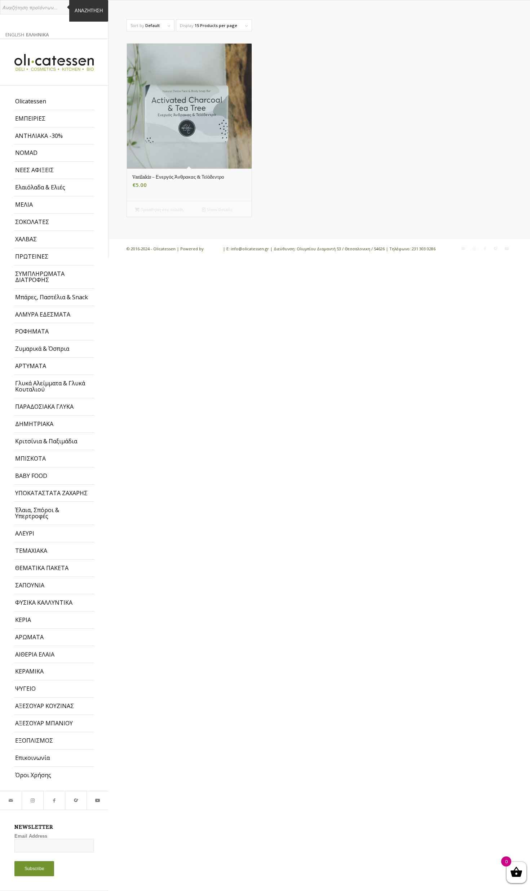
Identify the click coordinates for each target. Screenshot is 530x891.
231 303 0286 (424, 248)
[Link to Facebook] (54, 800)
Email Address (30, 836)
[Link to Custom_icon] (76, 800)
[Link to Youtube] (97, 800)
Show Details (219, 209)
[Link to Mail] (11, 800)
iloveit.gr (213, 248)
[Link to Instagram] (32, 800)
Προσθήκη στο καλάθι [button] (162, 209)
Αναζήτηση (89, 10)
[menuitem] (54, 101)
